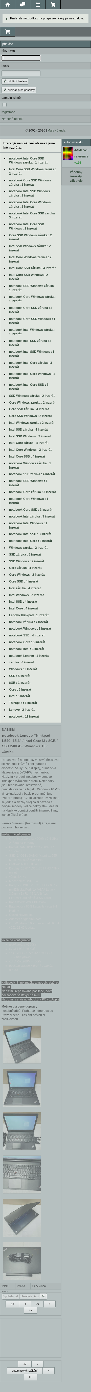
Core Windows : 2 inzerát (27, 574)
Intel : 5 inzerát (19, 696)
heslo (5, 66)
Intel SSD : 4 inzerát (23, 601)
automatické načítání (24, 1370)
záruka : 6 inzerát (21, 662)
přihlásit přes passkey (21, 89)
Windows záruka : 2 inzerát (28, 547)
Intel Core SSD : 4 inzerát (27, 456)
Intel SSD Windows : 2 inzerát (30, 436)
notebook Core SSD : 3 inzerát (30, 509)
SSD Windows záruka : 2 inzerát (32, 396)
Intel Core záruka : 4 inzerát (29, 443)
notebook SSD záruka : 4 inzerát (32, 474)
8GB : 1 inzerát (19, 683)
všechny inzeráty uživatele (76, 176)
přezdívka (8, 51)
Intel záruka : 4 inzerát (25, 588)
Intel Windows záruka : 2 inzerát (31, 423)
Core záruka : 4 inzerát (25, 568)
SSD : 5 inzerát (19, 676)
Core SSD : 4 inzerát (23, 581)
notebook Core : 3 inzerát (27, 642)
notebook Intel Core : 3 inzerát (30, 541)
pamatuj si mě (11, 98)
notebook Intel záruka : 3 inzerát (32, 516)
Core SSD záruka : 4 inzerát (29, 409)
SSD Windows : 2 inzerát (26, 561)
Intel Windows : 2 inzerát (26, 595)
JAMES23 (81, 150)
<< (12, 1303)
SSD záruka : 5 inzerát (25, 554)
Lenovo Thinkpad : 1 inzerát (29, 615)
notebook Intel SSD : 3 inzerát (30, 534)
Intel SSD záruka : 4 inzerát (28, 429)
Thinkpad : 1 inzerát (23, 703)
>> (30, 1310)
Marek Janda (56, 130)
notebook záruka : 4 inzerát (28, 622)
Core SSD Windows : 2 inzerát (30, 416)
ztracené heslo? (13, 119)
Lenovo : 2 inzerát (22, 709)
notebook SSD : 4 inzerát (26, 635)
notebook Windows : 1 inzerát (30, 628)
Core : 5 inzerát (20, 689)
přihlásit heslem (17, 81)
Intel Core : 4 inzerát (23, 608)
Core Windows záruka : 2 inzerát (32, 402)
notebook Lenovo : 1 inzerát (29, 656)
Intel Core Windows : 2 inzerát (30, 449)
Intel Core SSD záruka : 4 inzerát (32, 268)
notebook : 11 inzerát (24, 716)
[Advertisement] (30, 1337)
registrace (8, 112)
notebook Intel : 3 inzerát (26, 649)
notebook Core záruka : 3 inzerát (32, 492)
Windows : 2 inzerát (23, 669)
